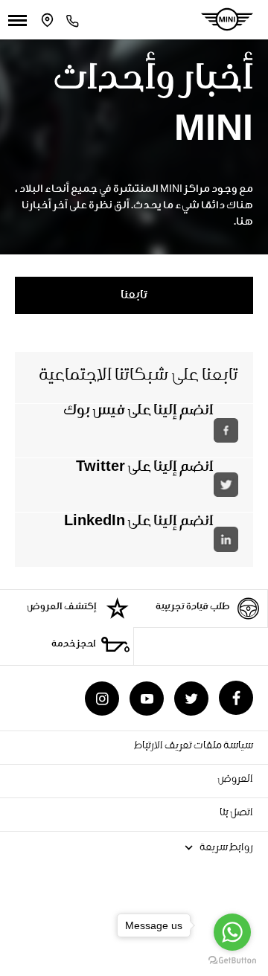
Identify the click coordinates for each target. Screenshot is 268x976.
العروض (234, 780)
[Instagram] (102, 698)
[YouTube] (147, 698)
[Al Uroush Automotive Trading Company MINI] (227, 19)
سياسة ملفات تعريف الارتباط (193, 746)
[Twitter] (191, 698)
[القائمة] (17, 19)
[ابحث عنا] (48, 20)
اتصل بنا (236, 813)
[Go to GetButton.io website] (232, 961)
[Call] (72, 19)
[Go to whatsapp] (232, 932)
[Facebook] (236, 698)
